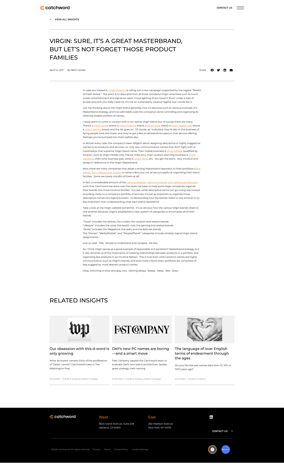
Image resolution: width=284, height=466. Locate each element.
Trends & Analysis (71, 379)
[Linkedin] (212, 418)
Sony (94, 172)
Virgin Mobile (174, 151)
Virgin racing (101, 125)
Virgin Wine (141, 158)
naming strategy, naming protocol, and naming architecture (162, 182)
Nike (197, 168)
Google (117, 172)
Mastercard (105, 172)
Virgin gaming (93, 129)
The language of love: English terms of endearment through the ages (202, 353)
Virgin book (154, 125)
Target (87, 172)
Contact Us (224, 7)
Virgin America (117, 90)
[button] (212, 70)
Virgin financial (128, 125)
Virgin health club (181, 125)
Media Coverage (89, 379)
